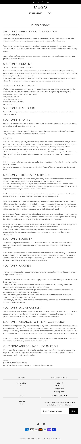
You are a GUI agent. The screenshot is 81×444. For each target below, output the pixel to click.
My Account (59, 386)
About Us (21, 401)
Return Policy (59, 389)
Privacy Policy (40, 438)
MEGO (32, 438)
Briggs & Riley (35, 13)
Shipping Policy (59, 391)
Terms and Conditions (53, 438)
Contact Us (59, 383)
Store (22, 404)
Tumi (50, 13)
